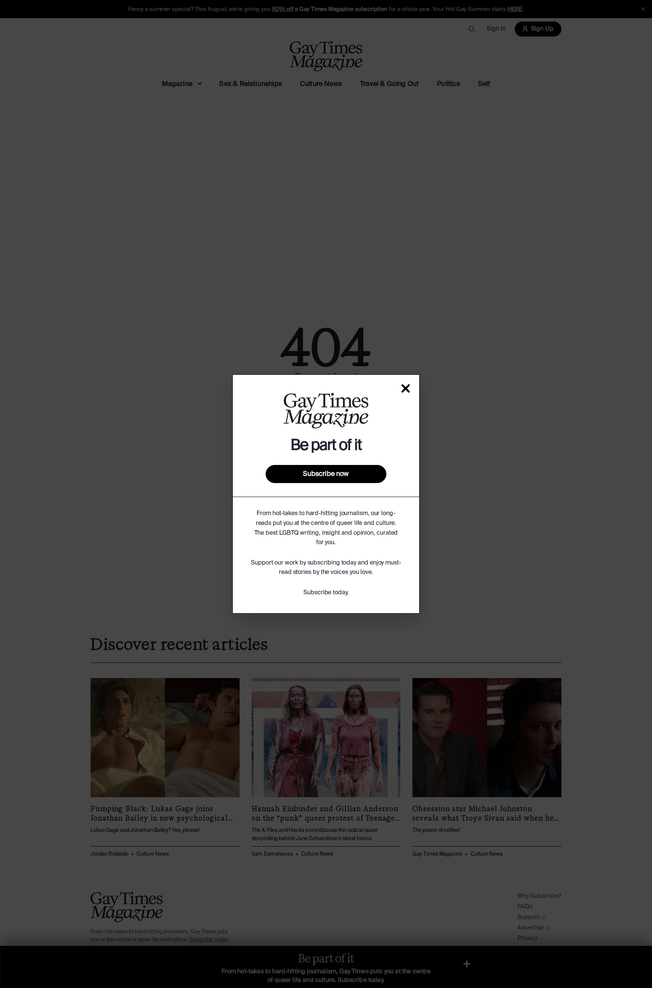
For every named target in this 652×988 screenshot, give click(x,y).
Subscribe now (326, 474)
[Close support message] (405, 388)
